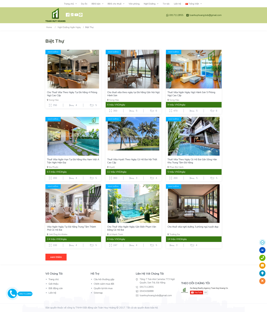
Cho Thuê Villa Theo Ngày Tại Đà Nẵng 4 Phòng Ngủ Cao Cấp (72, 94)
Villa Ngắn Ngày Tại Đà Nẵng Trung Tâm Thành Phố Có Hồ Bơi (71, 228)
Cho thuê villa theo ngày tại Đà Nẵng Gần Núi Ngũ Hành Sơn (133, 94)
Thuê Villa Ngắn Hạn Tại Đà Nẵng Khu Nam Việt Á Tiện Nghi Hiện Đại (73, 161)
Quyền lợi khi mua (103, 288)
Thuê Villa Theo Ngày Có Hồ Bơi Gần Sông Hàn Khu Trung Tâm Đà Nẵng (192, 161)
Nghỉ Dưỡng (149, 3)
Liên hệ (177, 3)
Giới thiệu (53, 284)
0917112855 (176, 15)
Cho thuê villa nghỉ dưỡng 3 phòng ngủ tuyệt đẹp (192, 226)
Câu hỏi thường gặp (104, 279)
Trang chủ (69, 3)
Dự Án (84, 3)
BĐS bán (96, 3)
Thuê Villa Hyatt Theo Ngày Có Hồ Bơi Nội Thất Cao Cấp (132, 161)
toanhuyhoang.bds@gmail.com (205, 15)
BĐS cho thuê (114, 3)
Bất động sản (56, 288)
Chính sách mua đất (104, 284)
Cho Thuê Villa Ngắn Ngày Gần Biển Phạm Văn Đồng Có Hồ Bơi (131, 228)
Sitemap (98, 293)
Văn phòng (134, 3)
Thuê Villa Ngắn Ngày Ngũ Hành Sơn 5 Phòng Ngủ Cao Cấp (191, 94)
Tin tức (166, 3)
